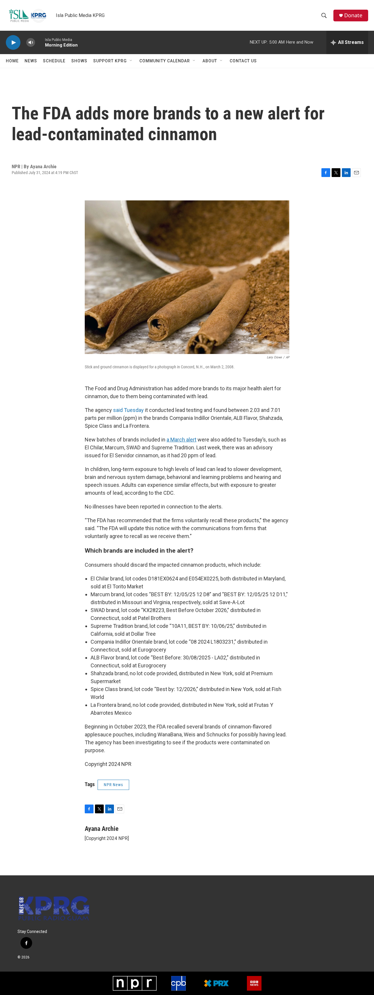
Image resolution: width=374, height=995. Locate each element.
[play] (13, 42)
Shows (79, 61)
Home (12, 61)
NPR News (113, 784)
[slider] (40, 42)
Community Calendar (164, 61)
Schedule (54, 61)
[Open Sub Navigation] (131, 61)
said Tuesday (128, 410)
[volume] (31, 42)
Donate (353, 15)
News (31, 61)
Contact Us (243, 61)
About (209, 61)
